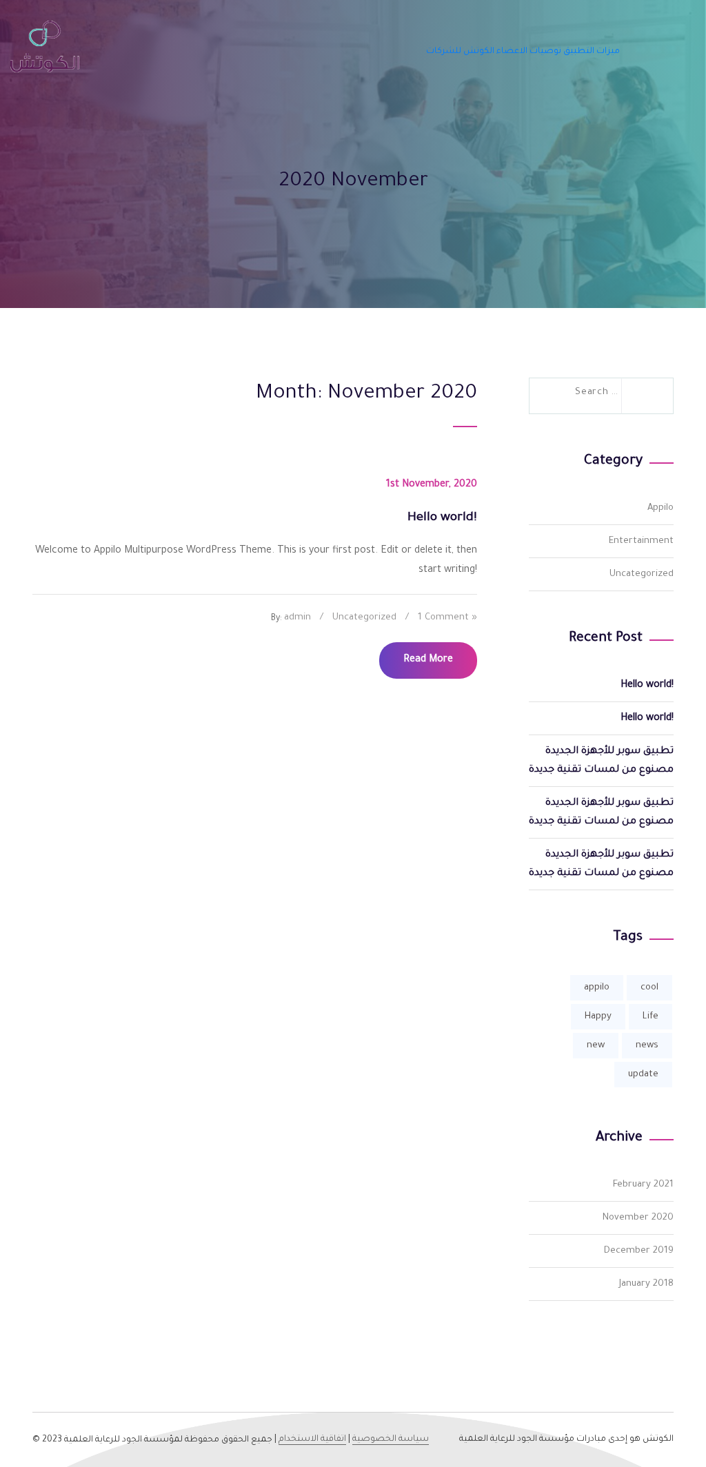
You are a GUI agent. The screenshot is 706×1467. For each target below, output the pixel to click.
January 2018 (646, 1284)
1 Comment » (447, 618)
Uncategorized (364, 618)
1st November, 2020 (431, 485)
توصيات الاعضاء (528, 52)
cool (649, 988)
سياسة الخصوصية (390, 1439)
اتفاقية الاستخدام (312, 1439)
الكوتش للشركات (460, 52)
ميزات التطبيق (591, 52)
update (643, 1074)
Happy (598, 1017)
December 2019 (639, 1251)
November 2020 (638, 1218)
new (596, 1045)
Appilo (660, 508)
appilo (596, 988)
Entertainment (641, 541)
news (647, 1045)
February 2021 (643, 1185)
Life (650, 1017)
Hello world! (647, 685)
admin (297, 618)
